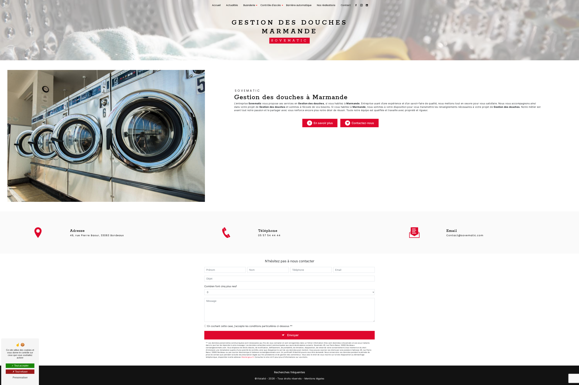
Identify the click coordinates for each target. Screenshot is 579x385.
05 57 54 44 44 (269, 235)
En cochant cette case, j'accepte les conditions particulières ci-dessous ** (249, 326)
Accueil (216, 5)
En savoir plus (323, 123)
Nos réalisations (326, 5)
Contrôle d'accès (270, 5)
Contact (346, 5)
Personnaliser (20, 377)
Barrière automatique (299, 5)
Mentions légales (314, 378)
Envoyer (293, 335)
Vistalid (261, 378)
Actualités (232, 5)
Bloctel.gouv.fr (248, 357)
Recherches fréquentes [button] (289, 372)
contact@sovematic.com (464, 235)
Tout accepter (21, 365)
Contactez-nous (363, 123)
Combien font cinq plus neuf (220, 286)
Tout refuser (21, 371)
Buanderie (249, 5)
